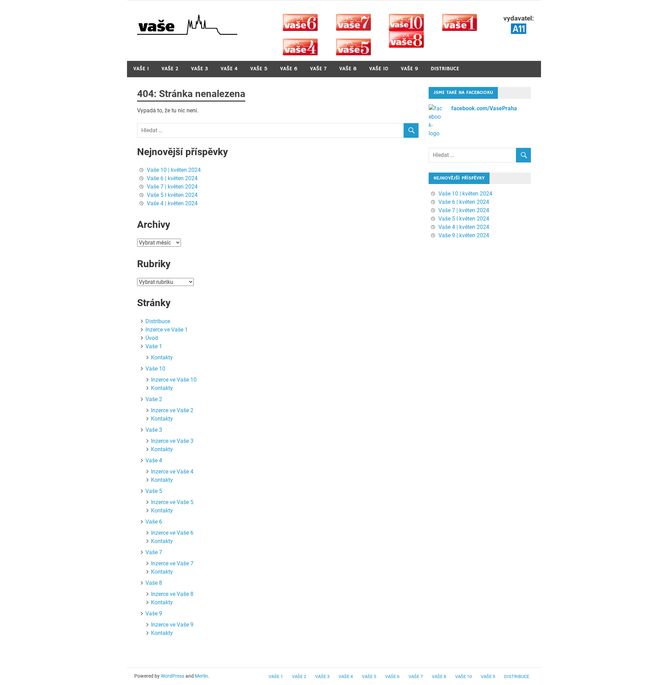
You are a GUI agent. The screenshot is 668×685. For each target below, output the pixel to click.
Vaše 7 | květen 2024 (172, 186)
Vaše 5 (259, 68)
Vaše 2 (169, 68)
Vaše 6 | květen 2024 (172, 178)
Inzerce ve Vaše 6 (172, 532)
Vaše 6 (288, 68)
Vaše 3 (199, 68)
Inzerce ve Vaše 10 (174, 379)
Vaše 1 (141, 68)
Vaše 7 (318, 68)
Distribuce (445, 68)
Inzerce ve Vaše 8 (172, 594)
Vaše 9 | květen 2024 (463, 235)
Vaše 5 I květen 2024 (172, 195)
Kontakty (162, 357)
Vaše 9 (409, 68)
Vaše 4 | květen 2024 (172, 203)
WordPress (172, 676)
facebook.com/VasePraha (484, 108)
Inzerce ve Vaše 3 (172, 441)
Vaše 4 (229, 68)
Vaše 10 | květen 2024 (174, 170)
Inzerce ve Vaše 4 (172, 471)
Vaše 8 (348, 68)
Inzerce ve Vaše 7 (172, 563)
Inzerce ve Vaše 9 (172, 624)
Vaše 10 (378, 68)
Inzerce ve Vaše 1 (166, 329)
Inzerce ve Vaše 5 (172, 502)
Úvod (151, 338)
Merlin (201, 676)
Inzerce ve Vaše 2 (172, 410)
